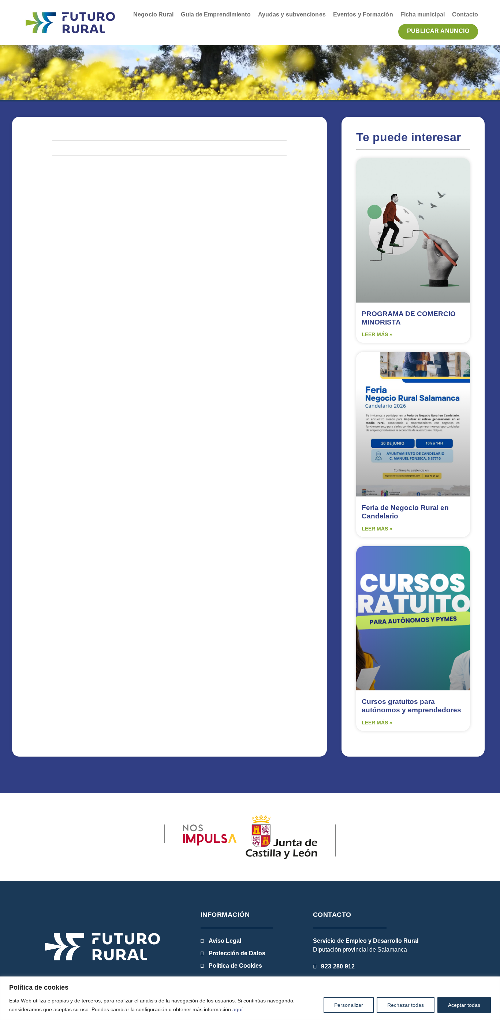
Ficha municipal (422, 14)
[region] (250, 998)
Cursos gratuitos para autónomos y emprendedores (411, 706)
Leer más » (377, 334)
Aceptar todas (464, 1005)
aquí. (238, 1009)
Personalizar (348, 1005)
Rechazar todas (405, 1005)
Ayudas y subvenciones (292, 14)
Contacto (465, 14)
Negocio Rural (153, 14)
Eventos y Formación (363, 14)
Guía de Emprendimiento (215, 14)
